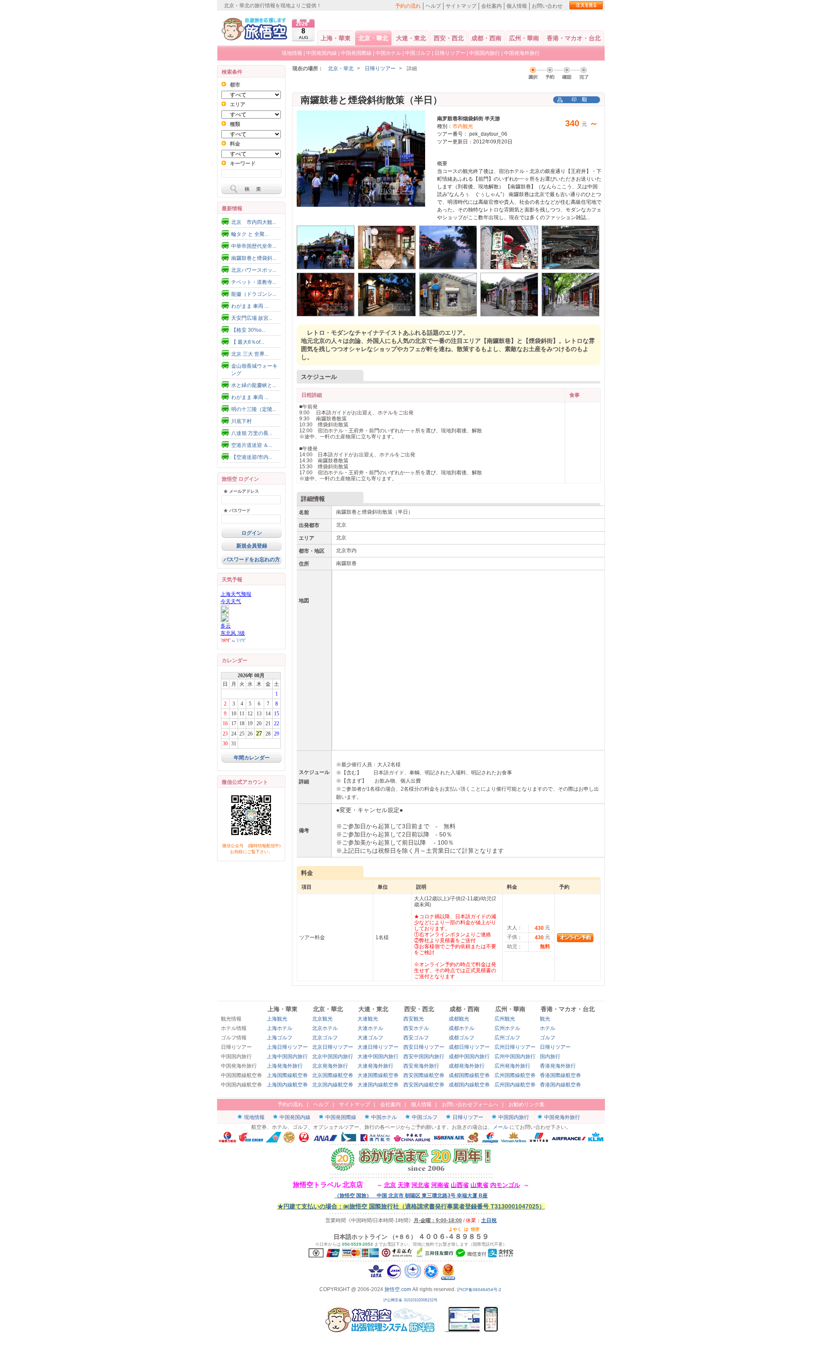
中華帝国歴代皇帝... (253, 246)
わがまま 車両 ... (249, 306)
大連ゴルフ (370, 1038)
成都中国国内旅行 (469, 1056)
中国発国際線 (356, 53)
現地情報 (292, 53)
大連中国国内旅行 (378, 1056)
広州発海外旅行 (512, 1066)
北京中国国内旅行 (332, 1056)
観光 (545, 1019)
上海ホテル (279, 1028)
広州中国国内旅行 (515, 1056)
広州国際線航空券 (515, 1075)
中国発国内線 (321, 53)
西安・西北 (449, 38)
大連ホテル (370, 1028)
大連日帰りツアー (378, 1047)
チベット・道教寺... (253, 282)
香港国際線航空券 (560, 1075)
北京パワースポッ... (253, 270)
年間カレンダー (252, 758)
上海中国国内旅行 (287, 1056)
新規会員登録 (251, 546)
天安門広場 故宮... (251, 318)
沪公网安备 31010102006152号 (411, 1300)
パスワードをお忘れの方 (251, 559)
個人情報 (516, 6)
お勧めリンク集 (527, 1104)
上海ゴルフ (279, 1038)
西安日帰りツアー (423, 1047)
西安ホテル (416, 1028)
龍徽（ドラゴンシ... (253, 294)
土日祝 (489, 1220)
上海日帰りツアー (287, 1047)
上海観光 (277, 1019)
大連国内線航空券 (378, 1085)
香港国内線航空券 (560, 1085)
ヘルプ (433, 6)
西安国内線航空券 (423, 1085)
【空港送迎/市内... (251, 457)
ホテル (547, 1028)
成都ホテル (461, 1028)
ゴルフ (547, 1038)
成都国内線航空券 (469, 1085)
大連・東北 (411, 38)
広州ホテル (507, 1028)
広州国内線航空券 (515, 1085)
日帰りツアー (450, 53)
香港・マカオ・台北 (574, 38)
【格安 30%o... (248, 330)
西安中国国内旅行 (423, 1056)
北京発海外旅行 (330, 1066)
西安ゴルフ (416, 1038)
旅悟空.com (397, 1289)
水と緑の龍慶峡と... (253, 385)
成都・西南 (486, 38)
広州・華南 (524, 38)
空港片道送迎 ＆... (251, 445)
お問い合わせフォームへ (470, 1104)
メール (500, 1127)
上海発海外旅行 (285, 1066)
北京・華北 (373, 38)
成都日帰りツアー (469, 1047)
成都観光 (459, 1019)
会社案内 (491, 6)
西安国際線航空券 (423, 1075)
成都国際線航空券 (469, 1075)
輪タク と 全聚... (249, 234)
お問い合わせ (547, 6)
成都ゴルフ (461, 1038)
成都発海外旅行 (467, 1066)
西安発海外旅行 (421, 1066)
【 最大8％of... (247, 342)
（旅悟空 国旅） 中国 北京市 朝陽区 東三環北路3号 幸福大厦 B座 (411, 1196)
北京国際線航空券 (332, 1075)
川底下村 (241, 421)
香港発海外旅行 (558, 1066)
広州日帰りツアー (515, 1047)
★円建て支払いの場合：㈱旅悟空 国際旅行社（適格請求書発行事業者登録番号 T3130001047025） (411, 1206)
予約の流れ (408, 6)
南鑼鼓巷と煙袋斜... (253, 258)
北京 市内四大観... (253, 222)
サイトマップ (461, 6)
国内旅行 (550, 1056)
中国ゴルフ (418, 53)
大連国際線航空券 (378, 1075)
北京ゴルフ (325, 1038)
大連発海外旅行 (375, 1066)
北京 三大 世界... (249, 354)
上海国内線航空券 (287, 1085)
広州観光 (504, 1019)
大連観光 (367, 1019)
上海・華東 (336, 38)
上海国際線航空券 (287, 1075)
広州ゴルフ (507, 1038)
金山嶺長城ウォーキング (254, 369)
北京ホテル (325, 1028)
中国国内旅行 (484, 53)
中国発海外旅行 (522, 53)
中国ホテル (388, 53)
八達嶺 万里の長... (251, 433)
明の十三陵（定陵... (253, 409)
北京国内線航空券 (332, 1085)
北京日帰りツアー (332, 1047)
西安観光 (413, 1019)
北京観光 (322, 1019)
